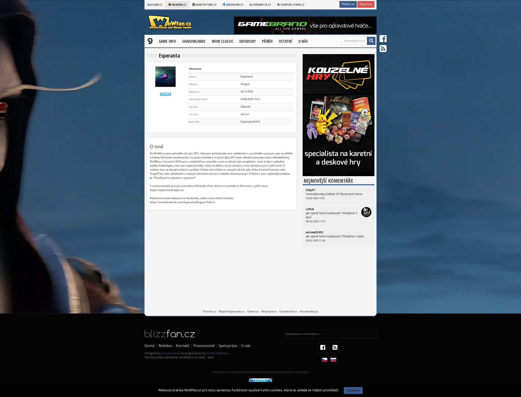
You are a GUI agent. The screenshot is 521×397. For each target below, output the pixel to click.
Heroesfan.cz (234, 5)
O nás (303, 41)
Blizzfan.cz (155, 5)
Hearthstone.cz (206, 5)
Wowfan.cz (178, 5)
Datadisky (247, 41)
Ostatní (285, 41)
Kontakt (182, 345)
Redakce (165, 345)
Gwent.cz (252, 311)
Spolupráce (228, 345)
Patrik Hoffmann (217, 353)
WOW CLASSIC (222, 41)
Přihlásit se (348, 4)
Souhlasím (353, 390)
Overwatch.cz (261, 5)
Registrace (366, 4)
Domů (149, 345)
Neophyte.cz (268, 311)
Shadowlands (194, 41)
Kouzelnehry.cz (309, 311)
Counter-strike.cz (292, 5)
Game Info (167, 41)
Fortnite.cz (209, 311)
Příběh (267, 41)
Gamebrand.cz (288, 311)
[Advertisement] (338, 281)
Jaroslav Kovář (171, 353)
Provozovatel (204, 345)
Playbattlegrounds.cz (231, 311)
